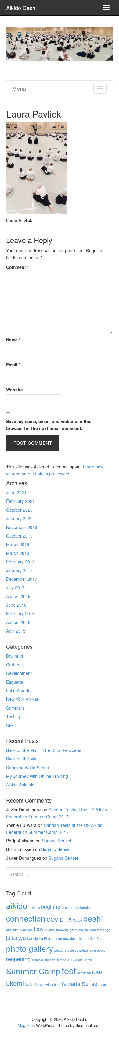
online (91, 938)
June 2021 (16, 492)
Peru (99, 938)
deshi (93, 918)
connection (25, 918)
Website (14, 389)
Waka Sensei (34, 984)
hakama (90, 929)
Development (19, 673)
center (68, 907)
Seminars (15, 708)
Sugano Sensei (56, 841)
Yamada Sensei (79, 983)
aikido (16, 905)
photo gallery (29, 948)
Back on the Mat (22, 759)
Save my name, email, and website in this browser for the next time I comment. (49, 424)
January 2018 (19, 570)
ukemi (15, 983)
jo (8, 937)
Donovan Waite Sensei (28, 767)
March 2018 (17, 553)
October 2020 (19, 510)
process (99, 950)
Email (13, 365)
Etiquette (14, 682)
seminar (37, 960)
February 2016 (20, 613)
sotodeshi (63, 960)
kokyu (19, 937)
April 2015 (16, 631)
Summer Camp (33, 970)
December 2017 (21, 579)
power (58, 950)
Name (13, 340)
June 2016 (16, 605)
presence (71, 950)
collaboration (83, 907)
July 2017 (15, 587)
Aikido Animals (20, 785)
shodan (50, 960)
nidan (81, 938)
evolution (26, 929)
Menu (19, 88)
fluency (50, 929)
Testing (13, 716)
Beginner (14, 656)
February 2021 (20, 501)
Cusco (77, 920)
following (62, 929)
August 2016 (18, 596)
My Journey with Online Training (37, 776)
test (69, 970)
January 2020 (19, 518)
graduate (76, 929)
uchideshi (84, 973)
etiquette (12, 929)
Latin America (19, 690)
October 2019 (19, 536)
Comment (17, 267)
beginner (51, 906)
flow (39, 929)
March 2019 (17, 544)
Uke (10, 725)
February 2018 (20, 562)
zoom (104, 984)
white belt (52, 984)
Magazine (26, 1025)
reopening (18, 959)
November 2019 (21, 527)
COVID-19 (59, 919)
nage (58, 938)
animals (34, 907)
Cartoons (15, 665)
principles (86, 950)
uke (97, 971)
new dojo (69, 938)
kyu (29, 938)
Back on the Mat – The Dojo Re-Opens (43, 750)
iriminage (103, 929)
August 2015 (18, 622)
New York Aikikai (22, 699)
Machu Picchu (43, 938)
